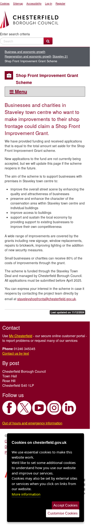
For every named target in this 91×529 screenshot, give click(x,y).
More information (26, 494)
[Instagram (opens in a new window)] (54, 408)
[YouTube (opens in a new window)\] (39, 408)
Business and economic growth (25, 52)
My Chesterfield (20, 335)
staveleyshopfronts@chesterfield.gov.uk (46, 298)
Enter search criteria (15, 34)
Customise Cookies (63, 513)
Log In (48, 3)
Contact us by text (15, 353)
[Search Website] (47, 40)
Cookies (5, 3)
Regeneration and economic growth (28, 56)
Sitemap (18, 3)
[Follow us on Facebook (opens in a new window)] (9, 408)
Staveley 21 (60, 56)
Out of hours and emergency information (32, 422)
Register (60, 3)
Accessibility (34, 3)
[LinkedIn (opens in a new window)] (69, 408)
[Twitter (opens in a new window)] (24, 408)
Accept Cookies (65, 505)
